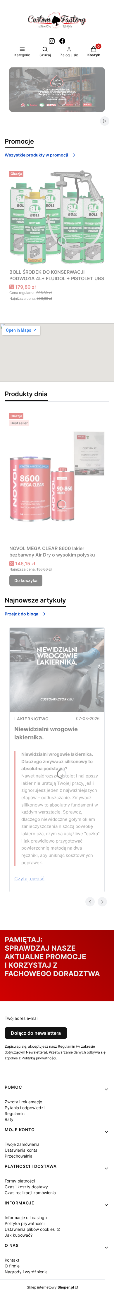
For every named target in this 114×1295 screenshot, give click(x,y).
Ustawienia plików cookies (30, 1229)
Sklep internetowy (50, 1287)
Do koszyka (25, 580)
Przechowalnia (18, 1155)
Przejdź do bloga (21, 613)
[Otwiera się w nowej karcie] (52, 41)
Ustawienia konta (21, 1150)
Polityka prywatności (24, 1223)
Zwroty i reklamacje (23, 1101)
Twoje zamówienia (22, 1144)
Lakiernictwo (31, 718)
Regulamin (15, 1113)
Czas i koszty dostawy (26, 1186)
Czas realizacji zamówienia (30, 1192)
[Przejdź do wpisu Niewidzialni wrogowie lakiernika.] (57, 670)
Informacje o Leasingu (26, 1217)
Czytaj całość (29, 879)
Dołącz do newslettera (36, 1033)
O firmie (12, 1265)
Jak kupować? (18, 1235)
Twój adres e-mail (21, 1018)
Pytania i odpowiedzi (24, 1107)
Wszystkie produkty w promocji (36, 154)
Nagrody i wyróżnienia (26, 1271)
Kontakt (12, 1259)
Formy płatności (20, 1180)
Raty (9, 1119)
